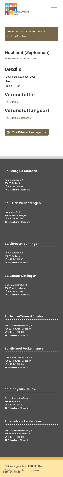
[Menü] (54, 9)
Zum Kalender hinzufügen (27, 132)
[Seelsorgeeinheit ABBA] (26, 9)
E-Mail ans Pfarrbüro (19, 189)
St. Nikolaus (12, 101)
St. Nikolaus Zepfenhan (18, 117)
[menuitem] (54, 9)
